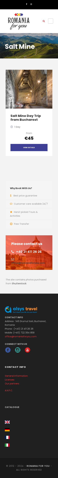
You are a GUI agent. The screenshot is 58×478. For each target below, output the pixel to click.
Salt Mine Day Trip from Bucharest (25, 118)
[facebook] (26, 4)
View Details (29, 147)
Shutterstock (19, 283)
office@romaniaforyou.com (28, 263)
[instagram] (31, 4)
